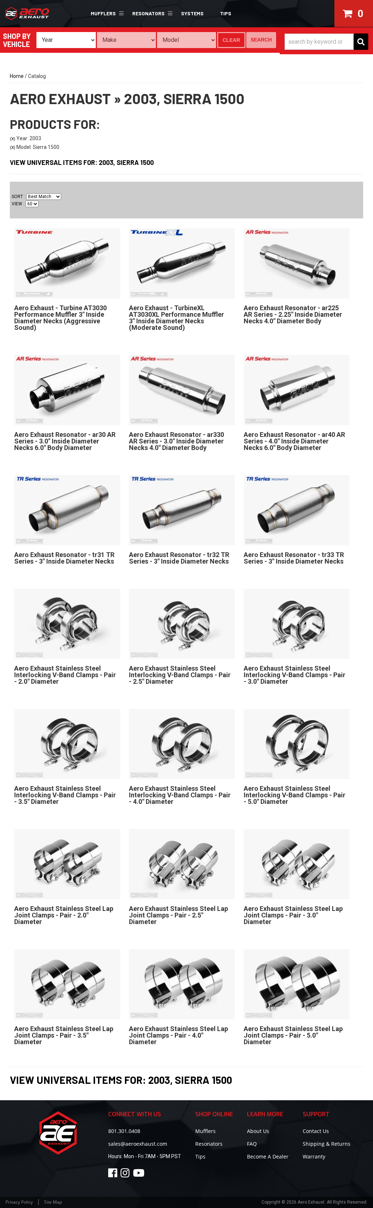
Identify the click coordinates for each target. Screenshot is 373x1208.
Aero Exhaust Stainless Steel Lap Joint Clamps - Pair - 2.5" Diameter (178, 915)
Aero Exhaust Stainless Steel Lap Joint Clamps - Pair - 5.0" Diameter (293, 1035)
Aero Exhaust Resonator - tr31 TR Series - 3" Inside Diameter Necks (64, 558)
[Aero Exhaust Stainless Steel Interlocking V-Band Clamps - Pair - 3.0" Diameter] (297, 624)
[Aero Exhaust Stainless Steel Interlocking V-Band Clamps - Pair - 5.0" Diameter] (297, 744)
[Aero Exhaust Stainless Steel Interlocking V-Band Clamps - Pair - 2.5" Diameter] (182, 624)
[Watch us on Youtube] (140, 1174)
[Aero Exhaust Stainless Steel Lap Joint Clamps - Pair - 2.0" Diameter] (67, 864)
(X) (12, 138)
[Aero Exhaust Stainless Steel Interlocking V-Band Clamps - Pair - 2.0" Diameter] (67, 624)
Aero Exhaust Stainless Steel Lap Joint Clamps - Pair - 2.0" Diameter (63, 915)
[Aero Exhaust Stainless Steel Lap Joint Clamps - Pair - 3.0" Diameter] (297, 864)
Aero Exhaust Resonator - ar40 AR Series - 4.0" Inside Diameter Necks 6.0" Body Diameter (294, 441)
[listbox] (65, 40)
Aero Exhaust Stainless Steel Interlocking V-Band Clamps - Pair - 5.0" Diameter (294, 795)
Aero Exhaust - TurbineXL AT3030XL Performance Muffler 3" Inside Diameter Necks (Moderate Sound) (176, 317)
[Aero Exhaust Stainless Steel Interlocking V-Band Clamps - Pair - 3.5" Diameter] (67, 744)
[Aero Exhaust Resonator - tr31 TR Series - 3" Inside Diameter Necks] (67, 510)
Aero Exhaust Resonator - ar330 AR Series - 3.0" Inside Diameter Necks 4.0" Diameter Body (176, 441)
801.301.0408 (124, 1131)
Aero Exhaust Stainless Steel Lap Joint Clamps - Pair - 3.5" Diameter (63, 1035)
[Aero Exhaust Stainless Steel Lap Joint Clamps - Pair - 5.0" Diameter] (297, 984)
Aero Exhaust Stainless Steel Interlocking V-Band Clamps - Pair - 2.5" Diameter (180, 674)
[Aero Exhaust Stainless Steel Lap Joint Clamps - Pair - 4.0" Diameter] (182, 984)
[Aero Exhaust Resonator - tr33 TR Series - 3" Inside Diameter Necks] (297, 510)
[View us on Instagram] (126, 1174)
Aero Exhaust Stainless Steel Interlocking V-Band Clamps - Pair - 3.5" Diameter (65, 795)
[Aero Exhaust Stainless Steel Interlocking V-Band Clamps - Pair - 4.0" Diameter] (182, 744)
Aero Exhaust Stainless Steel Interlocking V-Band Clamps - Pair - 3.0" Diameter (294, 674)
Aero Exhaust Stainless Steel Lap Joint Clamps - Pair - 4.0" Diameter (178, 1035)
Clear (231, 40)
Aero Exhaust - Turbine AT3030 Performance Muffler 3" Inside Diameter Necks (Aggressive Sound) (60, 317)
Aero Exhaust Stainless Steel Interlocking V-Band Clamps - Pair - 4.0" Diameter (180, 795)
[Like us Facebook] (113, 1174)
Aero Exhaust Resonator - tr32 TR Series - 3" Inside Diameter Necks (179, 558)
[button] (106, 13)
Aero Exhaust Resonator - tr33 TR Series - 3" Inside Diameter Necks (294, 558)
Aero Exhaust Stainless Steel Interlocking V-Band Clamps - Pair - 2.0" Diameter (65, 674)
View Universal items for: (82, 162)
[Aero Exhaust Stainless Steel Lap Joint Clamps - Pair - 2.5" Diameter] (182, 864)
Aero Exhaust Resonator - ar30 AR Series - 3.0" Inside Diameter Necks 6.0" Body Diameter (64, 441)
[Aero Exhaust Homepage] (31, 13)
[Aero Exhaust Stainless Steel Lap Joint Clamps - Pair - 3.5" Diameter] (67, 984)
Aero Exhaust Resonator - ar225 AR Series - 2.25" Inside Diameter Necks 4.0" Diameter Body (293, 314)
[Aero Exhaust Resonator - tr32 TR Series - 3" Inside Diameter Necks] (182, 510)
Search (261, 40)
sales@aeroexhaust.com (137, 1143)
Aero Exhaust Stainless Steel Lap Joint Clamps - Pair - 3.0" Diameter (293, 915)
